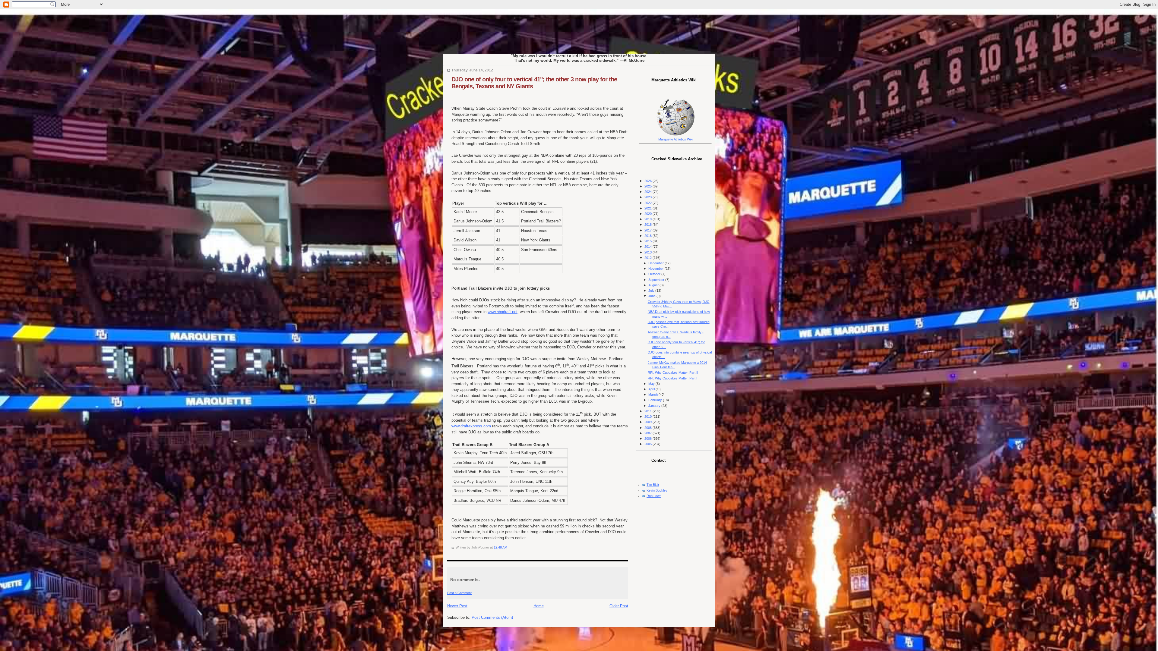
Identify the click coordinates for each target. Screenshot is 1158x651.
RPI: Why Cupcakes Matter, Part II (673, 372)
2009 (648, 422)
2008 (648, 427)
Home (538, 606)
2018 (648, 224)
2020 (648, 213)
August (654, 285)
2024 (648, 191)
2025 (648, 186)
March (653, 394)
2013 (648, 252)
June (652, 296)
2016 (648, 235)
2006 (648, 438)
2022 (648, 203)
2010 (648, 416)
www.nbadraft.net (502, 312)
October (654, 274)
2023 (648, 197)
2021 (648, 208)
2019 (648, 219)
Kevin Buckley (657, 490)
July (651, 290)
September (656, 279)
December (656, 263)
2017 (648, 230)
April (652, 389)
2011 (648, 411)
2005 (648, 444)
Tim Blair (653, 484)
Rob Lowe (654, 496)
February (655, 400)
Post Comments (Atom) (492, 617)
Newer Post (457, 606)
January (654, 405)
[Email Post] (508, 547)
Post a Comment (459, 593)
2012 (648, 257)
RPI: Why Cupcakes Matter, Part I (672, 378)
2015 (648, 241)
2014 (648, 246)
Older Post (618, 606)
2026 (648, 181)
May (652, 383)
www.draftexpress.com (471, 426)
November (656, 268)
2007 (648, 433)
